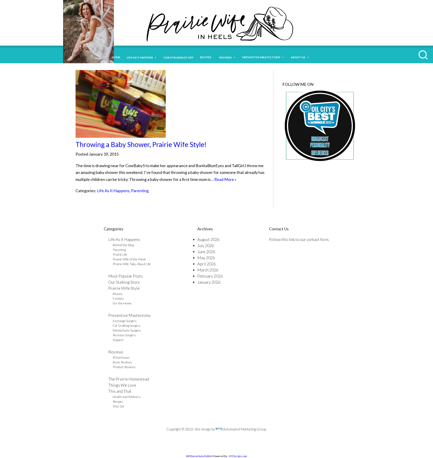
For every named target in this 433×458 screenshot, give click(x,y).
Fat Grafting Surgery (126, 325)
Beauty (117, 294)
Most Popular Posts (125, 275)
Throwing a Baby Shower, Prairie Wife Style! (141, 144)
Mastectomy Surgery (127, 330)
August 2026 (208, 239)
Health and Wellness (127, 397)
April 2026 (206, 263)
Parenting (140, 190)
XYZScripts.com (238, 456)
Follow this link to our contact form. (299, 239)
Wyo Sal (118, 406)
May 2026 (206, 257)
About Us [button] (298, 57)
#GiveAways (121, 357)
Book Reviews (122, 362)
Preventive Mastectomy (261, 57)
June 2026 (206, 251)
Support (118, 340)
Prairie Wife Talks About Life (132, 264)
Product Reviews (124, 367)
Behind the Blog (123, 245)
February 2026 (210, 275)
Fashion (118, 298)
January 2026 (209, 282)
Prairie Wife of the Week (129, 259)
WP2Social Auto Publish (199, 456)
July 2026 (205, 245)
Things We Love (122, 385)
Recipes (206, 57)
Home (116, 57)
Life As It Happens (113, 190)
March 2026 (207, 269)
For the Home (122, 303)
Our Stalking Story (124, 282)
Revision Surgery (124, 335)
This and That (119, 391)
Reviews (115, 351)
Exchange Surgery (125, 321)
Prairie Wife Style (124, 288)
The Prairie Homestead (128, 378)
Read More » (225, 179)
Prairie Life (120, 254)
